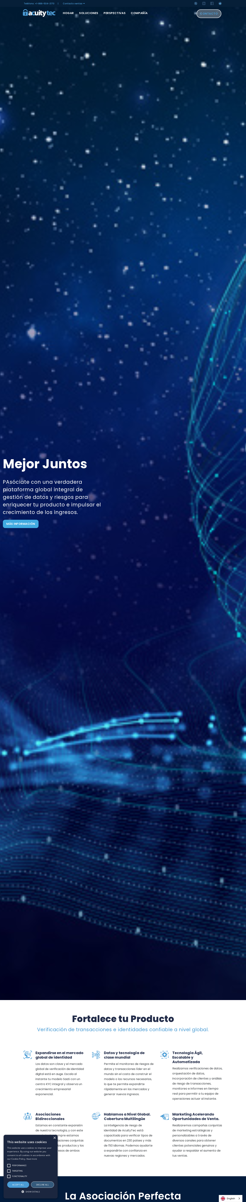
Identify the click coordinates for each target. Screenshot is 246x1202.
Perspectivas (115, 13)
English (231, 1198)
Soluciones (88, 13)
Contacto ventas (73, 3)
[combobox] (230, 1198)
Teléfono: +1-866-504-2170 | (41, 3)
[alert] (31, 1166)
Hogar (68, 13)
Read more (31, 1159)
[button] (30, 1192)
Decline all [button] (42, 1184)
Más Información (20, 524)
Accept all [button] (18, 1184)
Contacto (209, 14)
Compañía (139, 13)
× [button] (54, 1138)
